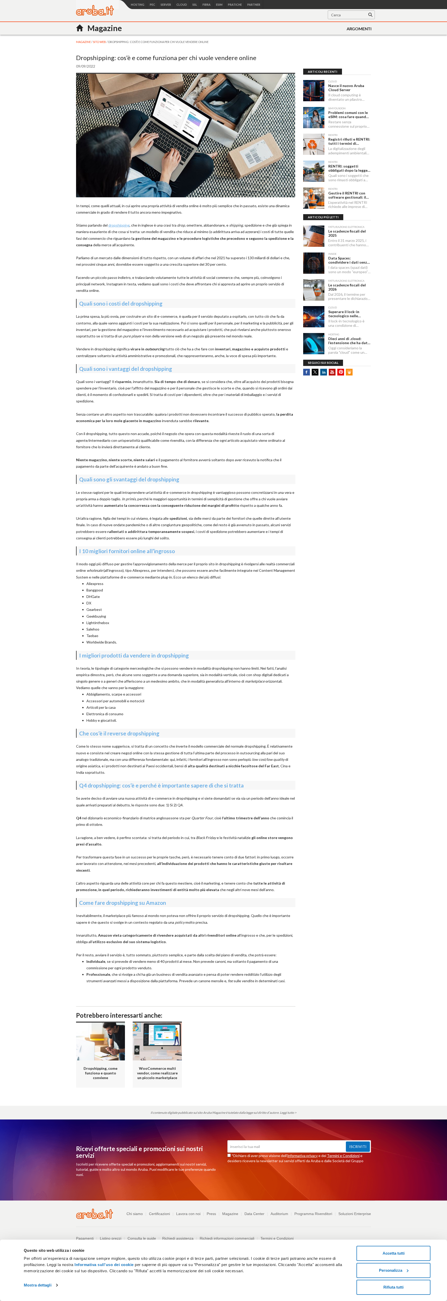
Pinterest (340, 372)
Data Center (254, 1214)
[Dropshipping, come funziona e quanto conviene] (100, 1041)
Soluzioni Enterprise (354, 1214)
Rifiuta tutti (393, 1287)
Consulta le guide (142, 1238)
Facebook (306, 372)
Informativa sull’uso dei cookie (103, 1264)
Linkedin (323, 372)
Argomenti (359, 28)
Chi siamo (134, 1214)
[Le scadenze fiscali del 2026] (313, 290)
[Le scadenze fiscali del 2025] (313, 236)
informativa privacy (302, 1155)
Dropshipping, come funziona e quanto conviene (100, 1073)
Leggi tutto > (288, 1113)
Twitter (315, 372)
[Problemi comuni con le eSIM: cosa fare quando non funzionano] (313, 117)
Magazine (230, 1214)
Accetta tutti (394, 1253)
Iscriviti (358, 1146)
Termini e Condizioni (343, 1155)
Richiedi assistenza (177, 1238)
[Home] (95, 14)
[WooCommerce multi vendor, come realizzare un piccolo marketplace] (157, 1041)
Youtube (332, 372)
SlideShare (349, 372)
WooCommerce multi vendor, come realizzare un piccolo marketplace (157, 1073)
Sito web (100, 42)
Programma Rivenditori (313, 1214)
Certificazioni (159, 1214)
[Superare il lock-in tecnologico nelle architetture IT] (313, 316)
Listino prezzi (110, 1238)
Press (211, 1214)
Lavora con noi (188, 1214)
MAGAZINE (83, 42)
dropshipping (119, 225)
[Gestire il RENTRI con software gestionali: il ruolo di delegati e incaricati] (313, 198)
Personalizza (390, 1270)
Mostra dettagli (37, 1285)
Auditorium (279, 1214)
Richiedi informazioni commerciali (227, 1238)
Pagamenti (85, 1238)
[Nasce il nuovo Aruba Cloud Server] (313, 90)
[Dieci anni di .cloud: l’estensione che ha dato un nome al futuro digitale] (313, 343)
